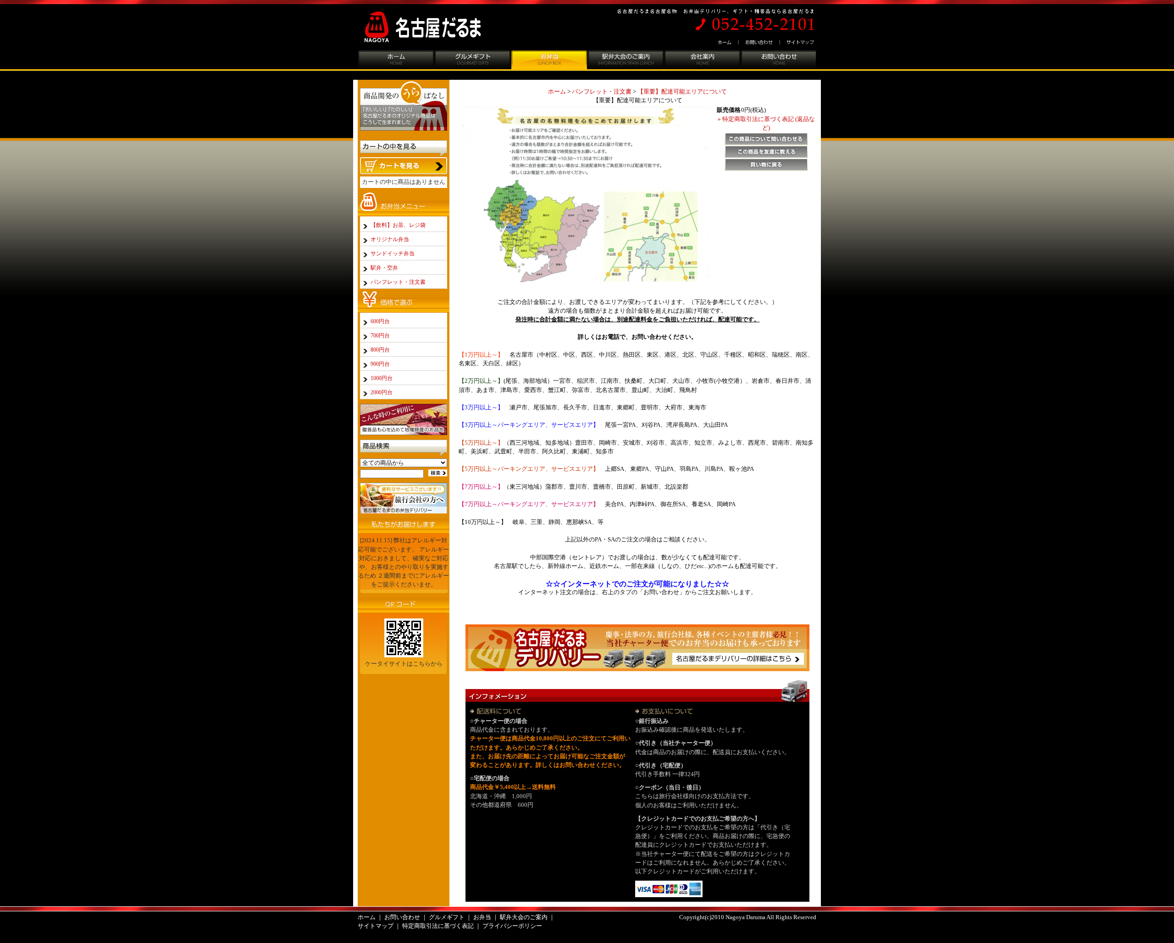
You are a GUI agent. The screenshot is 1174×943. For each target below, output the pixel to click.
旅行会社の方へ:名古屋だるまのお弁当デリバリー (403, 498)
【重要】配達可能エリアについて (682, 91)
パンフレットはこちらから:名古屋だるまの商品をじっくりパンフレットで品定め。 (403, 694)
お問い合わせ (759, 42)
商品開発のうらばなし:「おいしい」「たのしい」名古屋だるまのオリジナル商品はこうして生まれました (403, 108)
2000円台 (382, 392)
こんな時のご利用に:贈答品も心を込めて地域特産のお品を (403, 419)
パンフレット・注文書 (601, 91)
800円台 (380, 350)
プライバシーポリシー (512, 926)
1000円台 (382, 378)
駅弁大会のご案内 (625, 60)
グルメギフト (472, 60)
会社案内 (702, 60)
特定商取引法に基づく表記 (438, 926)
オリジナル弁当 (390, 239)
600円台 (380, 321)
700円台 (380, 335)
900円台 (380, 364)
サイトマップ (798, 42)
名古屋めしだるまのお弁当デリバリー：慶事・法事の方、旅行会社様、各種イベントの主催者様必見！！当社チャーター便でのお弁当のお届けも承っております (637, 647)
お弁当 (548, 60)
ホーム (726, 42)
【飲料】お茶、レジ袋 (398, 225)
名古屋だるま (430, 27)
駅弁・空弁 (384, 268)
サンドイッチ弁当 (393, 253)
